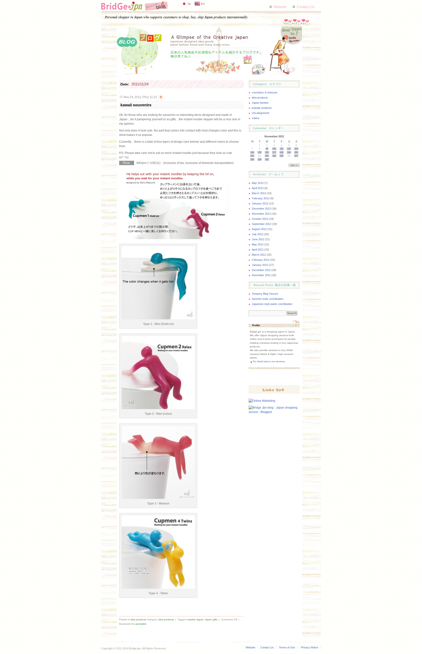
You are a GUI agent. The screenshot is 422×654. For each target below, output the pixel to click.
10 (274, 148)
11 (281, 148)
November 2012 (261, 213)
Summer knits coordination (267, 298)
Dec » (294, 165)
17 (274, 152)
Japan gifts (211, 619)
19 (288, 152)
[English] (199, 3)
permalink (141, 624)
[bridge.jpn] (134, 6)
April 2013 (258, 188)
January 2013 (260, 203)
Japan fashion (260, 102)
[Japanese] (186, 3)
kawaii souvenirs (135, 105)
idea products (138, 619)
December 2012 (261, 208)
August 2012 (259, 229)
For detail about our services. (269, 361)
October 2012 (260, 218)
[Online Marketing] (262, 400)
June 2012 (258, 239)
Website (280, 7)
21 (252, 155)
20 (296, 152)
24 (274, 155)
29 (259, 159)
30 (266, 159)
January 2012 (260, 264)
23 (266, 155)
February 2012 (260, 259)
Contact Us (306, 7)
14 (252, 152)
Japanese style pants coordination (272, 303)
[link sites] (274, 389)
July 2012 (257, 234)
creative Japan (195, 619)
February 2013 (260, 198)
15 (259, 152)
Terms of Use (287, 647)
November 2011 (261, 275)
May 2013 (258, 182)
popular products (262, 107)
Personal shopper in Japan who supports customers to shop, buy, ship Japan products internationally (176, 17)
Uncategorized (260, 112)
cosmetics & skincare (264, 92)
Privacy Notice (309, 647)
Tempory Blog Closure (265, 293)
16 (266, 152)
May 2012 (258, 244)
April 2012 (258, 249)
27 (296, 155)
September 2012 (261, 223)
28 (252, 159)
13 (296, 148)
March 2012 (259, 254)
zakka (255, 118)
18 (281, 152)
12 (288, 148)
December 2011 (261, 270)
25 (281, 155)
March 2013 (259, 193)
